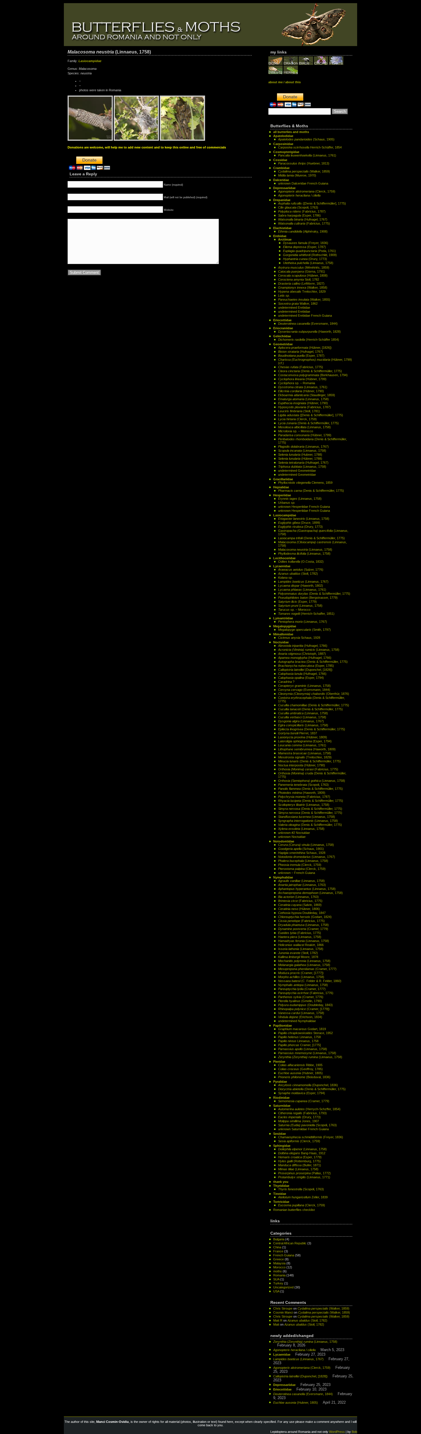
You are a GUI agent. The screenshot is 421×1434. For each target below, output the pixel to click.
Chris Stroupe (282, 1308)
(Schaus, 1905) (306, 139)
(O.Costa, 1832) (301, 561)
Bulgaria (278, 1239)
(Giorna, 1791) (301, 271)
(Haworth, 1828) (309, 331)
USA (276, 1291)
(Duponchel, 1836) (308, 1085)
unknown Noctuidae (292, 836)
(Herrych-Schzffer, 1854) (309, 1109)
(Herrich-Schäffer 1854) (308, 339)
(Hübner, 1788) (300, 458)
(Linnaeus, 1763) (302, 884)
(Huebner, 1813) (303, 163)
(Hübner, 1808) (303, 275)
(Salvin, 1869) (300, 905)
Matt (276, 1324)
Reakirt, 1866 (301, 945)
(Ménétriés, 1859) (303, 267)
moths (277, 1271)
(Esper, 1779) (297, 601)
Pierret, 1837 (297, 733)
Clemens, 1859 (305, 482)
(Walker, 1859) (304, 171)
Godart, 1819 (302, 1029)
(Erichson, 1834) (300, 1017)
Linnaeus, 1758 (299, 1037)
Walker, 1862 (298, 303)
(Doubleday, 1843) (305, 1005)
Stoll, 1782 (298, 279)
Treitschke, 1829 (302, 291)
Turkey (278, 1283)
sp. (285, 577)
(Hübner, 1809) (302, 737)
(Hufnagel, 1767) (302, 219)
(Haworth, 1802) (300, 585)
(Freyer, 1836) (305, 243)
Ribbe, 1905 (300, 1065)
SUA (276, 1279)
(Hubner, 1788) (300, 454)
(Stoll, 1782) (298, 573)
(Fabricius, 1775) (304, 223)
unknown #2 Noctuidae (294, 832)
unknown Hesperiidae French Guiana (304, 506)
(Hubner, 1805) (300, 1073)
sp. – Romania (296, 383)
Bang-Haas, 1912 (301, 1153)
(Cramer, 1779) (303, 929)
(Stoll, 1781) (299, 411)
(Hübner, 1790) (301, 391)
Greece (278, 1259)
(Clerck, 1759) (306, 191)
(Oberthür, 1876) (313, 693)
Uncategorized (283, 1287)
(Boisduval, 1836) (304, 1077)
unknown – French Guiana (296, 872)
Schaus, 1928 (299, 637)
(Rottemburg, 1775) (299, 1161)
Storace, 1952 (305, 1033)
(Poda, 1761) (309, 251)
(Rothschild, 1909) (310, 255)
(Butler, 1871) (299, 1165)
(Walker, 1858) (302, 287)
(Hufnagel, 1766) (302, 645)
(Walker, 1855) (304, 299)
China (277, 1247)
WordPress (337, 1431)
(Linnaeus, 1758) (308, 263)
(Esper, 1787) (304, 247)
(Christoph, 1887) (302, 653)
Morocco (279, 1267)
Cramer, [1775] (299, 1045)
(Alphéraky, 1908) (303, 231)
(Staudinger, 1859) (306, 395)
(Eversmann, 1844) (308, 323)
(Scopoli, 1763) (298, 207)
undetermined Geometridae (297, 470)
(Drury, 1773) (305, 259)
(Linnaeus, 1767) (303, 446)
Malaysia (279, 1263)
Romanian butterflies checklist (294, 1209)
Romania (279, 1275)
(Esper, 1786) (299, 215)
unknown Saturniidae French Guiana (303, 1129)
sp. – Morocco (295, 431)
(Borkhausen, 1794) (313, 375)
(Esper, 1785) (306, 665)
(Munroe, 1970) (297, 175)
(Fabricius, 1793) (302, 1113)
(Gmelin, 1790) (300, 1001)
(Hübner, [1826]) (305, 347)
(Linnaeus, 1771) (304, 1177)
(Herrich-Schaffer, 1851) (306, 613)
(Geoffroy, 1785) (300, 1069)
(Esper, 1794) (301, 677)
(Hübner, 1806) (299, 909)
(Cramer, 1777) (307, 969)
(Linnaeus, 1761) (307, 155)
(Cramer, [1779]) (304, 1009)
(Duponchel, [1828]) (305, 669)
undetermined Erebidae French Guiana (305, 315)
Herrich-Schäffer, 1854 (310, 147)
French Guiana (283, 1255)
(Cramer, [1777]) (301, 973)
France (278, 1251)
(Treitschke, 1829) (305, 757)
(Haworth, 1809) (307, 749)
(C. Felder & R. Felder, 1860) (309, 981)
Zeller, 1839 (303, 1197)
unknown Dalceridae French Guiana (303, 183)
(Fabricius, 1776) (305, 993)
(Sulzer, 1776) (300, 569)
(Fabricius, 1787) (302, 211)
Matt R (277, 1320)
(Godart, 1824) (305, 917)
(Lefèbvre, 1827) (301, 283)
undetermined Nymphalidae (297, 1021)
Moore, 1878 (298, 957)
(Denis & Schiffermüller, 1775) (310, 371)
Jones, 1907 (298, 1121)
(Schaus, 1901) (301, 848)
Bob (354, 1431)
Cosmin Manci (283, 1312)
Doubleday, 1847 (302, 913)
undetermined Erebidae (294, 307)
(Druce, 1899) (299, 522)
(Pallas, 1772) (304, 1173)
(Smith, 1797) (304, 629)
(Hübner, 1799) (302, 379)
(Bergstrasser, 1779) (308, 597)
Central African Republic (289, 1243)
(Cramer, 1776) (300, 997)
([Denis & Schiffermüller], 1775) (312, 203)
